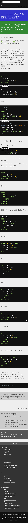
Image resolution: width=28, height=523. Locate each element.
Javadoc (6, 498)
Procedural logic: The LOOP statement (15, 424)
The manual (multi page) (9, 495)
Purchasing (6, 476)
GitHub (5, 452)
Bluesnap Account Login (9, 467)
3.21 (7, 16)
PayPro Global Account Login (10, 465)
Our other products (8, 503)
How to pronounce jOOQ (9, 508)
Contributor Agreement (9, 482)
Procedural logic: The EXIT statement (15, 420)
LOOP (3, 53)
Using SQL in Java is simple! (10, 500)
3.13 (13, 18)
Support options (7, 462)
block (8, 53)
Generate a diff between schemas (11, 507)
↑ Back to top (14, 443)
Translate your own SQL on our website (13, 397)
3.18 (18, 16)
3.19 (15, 16)
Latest (3, 16)
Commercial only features (11, 426)
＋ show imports (5, 85)
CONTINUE (4, 55)
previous (20, 408)
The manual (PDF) (8, 496)
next (25, 408)
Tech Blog (6, 451)
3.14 (10, 18)
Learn (23, 2)
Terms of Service (8, 480)
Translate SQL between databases (12, 505)
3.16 (2, 18)
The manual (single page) (9, 493)
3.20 (11, 16)
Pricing (23, 4)
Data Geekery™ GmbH (16, 514)
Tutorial (6, 491)
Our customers (7, 449)
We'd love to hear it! (11, 436)
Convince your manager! (9, 501)
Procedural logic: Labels (11, 422)
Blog (2, 6)
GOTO (3, 51)
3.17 (22, 16)
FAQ (5, 489)
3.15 (6, 18)
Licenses (6, 475)
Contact (6, 464)
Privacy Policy (7, 478)
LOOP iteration (19, 55)
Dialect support (12, 141)
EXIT (12, 51)
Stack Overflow (7, 454)
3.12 (17, 18)
